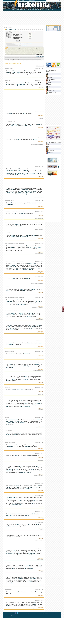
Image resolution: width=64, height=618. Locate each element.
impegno (42, 540)
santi (20, 124)
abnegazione (48, 130)
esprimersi (34, 203)
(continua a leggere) (20, 174)
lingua (12, 203)
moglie (12, 366)
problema (17, 224)
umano (12, 344)
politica (39, 229)
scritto (28, 83)
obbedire (35, 265)
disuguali (35, 139)
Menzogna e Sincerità (11, 351)
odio (34, 404)
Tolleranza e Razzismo (11, 200)
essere (36, 171)
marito (7, 367)
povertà (37, 197)
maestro (40, 171)
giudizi (17, 485)
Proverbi (39, 9)
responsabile (22, 304)
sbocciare (15, 124)
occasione (28, 565)
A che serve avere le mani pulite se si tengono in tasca (16, 211)
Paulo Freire (49, 83)
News (36, 613)
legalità (38, 383)
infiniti (24, 366)
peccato (39, 325)
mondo (23, 71)
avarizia (19, 226)
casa (8, 189)
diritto (14, 71)
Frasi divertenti (34, 9)
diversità (36, 207)
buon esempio (37, 347)
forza (17, 487)
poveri (12, 189)
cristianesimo (37, 596)
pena (37, 378)
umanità (34, 235)
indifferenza (41, 88)
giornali (35, 449)
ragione (18, 592)
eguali (34, 604)
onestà (42, 460)
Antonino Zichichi (50, 150)
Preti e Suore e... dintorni (11, 121)
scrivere (42, 559)
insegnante (18, 37)
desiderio (25, 169)
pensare (24, 566)
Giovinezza (9, 80)
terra (12, 236)
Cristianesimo (10, 185)
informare (10, 446)
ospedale (8, 526)
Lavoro (9, 453)
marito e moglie (41, 370)
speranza (33, 289)
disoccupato (10, 419)
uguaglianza (41, 144)
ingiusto (19, 139)
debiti (37, 466)
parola (10, 113)
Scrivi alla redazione (45, 613)
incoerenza (26, 353)
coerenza (39, 358)
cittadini (38, 319)
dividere (19, 71)
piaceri (7, 605)
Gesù (7, 421)
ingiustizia (26, 125)
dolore (12, 125)
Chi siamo (27, 613)
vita (10, 325)
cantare (22, 191)
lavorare (40, 460)
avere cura (36, 88)
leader (40, 409)
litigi (28, 366)
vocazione (41, 475)
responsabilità (41, 307)
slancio (25, 376)
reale (9, 487)
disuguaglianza (34, 144)
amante (33, 173)
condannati (29, 263)
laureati (8, 553)
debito (29, 555)
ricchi (31, 578)
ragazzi (21, 289)
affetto (32, 469)
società (42, 427)
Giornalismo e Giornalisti (11, 442)
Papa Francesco (50, 148)
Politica (9, 232)
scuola (22, 83)
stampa (13, 314)
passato (12, 329)
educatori (39, 540)
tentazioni (38, 301)
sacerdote (11, 173)
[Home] (32, 4)
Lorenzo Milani (40, 52)
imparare (42, 118)
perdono (8, 434)
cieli (31, 192)
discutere (37, 370)
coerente (12, 353)
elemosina (9, 497)
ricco (23, 189)
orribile (30, 328)
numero (24, 592)
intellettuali (41, 491)
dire (18, 300)
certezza (39, 419)
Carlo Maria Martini (50, 92)
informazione (38, 449)
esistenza (42, 332)
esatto (17, 85)
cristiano (19, 173)
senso (12, 247)
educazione (38, 403)
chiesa (15, 366)
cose (39, 485)
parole (42, 347)
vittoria (34, 191)
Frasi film (25, 9)
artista (26, 173)
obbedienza (22, 213)
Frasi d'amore (20, 9)
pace (21, 400)
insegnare (12, 313)
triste (21, 421)
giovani (19, 84)
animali (38, 518)
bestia (9, 514)
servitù (41, 218)
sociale (30, 125)
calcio (24, 113)
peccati (15, 434)
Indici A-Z (49, 9)
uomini (34, 263)
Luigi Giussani (50, 75)
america (33, 88)
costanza (42, 358)
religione (19, 169)
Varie (46, 9)
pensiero (39, 169)
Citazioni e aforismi (14, 9)
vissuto (11, 421)
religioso (21, 37)
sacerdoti (42, 177)
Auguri (43, 9)
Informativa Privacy (10, 615)
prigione (26, 379)
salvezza (42, 596)
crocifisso (12, 583)
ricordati (26, 189)
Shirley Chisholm (50, 79)
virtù (42, 218)
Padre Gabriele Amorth (51, 81)
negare (7, 406)
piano (29, 343)
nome (15, 213)
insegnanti (39, 177)
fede (17, 125)
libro (7, 552)
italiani (28, 71)
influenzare (27, 446)
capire (7, 170)
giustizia (15, 236)
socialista (13, 235)
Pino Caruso (50, 143)
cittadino (21, 313)
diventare (16, 514)
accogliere (11, 469)
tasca (29, 455)
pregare (39, 197)
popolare (33, 553)
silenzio (20, 466)
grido (29, 191)
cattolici (36, 177)
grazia (40, 343)
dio (37, 427)
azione (9, 326)
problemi (42, 229)
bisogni (15, 502)
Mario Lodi (49, 77)
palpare (31, 487)
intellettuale (27, 488)
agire (38, 332)
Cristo (13, 192)
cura (13, 526)
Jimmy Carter (50, 152)
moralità (41, 383)
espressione (9, 204)
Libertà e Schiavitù (10, 68)
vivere (25, 568)
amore (19, 170)
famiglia (8, 470)
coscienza (22, 378)
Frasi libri (29, 9)
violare (9, 378)
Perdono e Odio (10, 430)
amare (22, 389)
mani (16, 455)
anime (38, 402)
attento (7, 290)
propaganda (41, 449)
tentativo (25, 170)
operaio (16, 419)
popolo (42, 409)
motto (7, 84)
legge (9, 266)
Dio (8, 286)
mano (37, 487)
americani (23, 84)
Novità (53, 613)
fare (12, 367)
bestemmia (12, 328)
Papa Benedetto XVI (51, 90)
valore (7, 380)
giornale (15, 445)
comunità (35, 608)
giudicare (42, 253)
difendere (37, 364)
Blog (52, 9)
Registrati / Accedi (21, 0)
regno (27, 192)
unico (26, 191)
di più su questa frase (39, 68)
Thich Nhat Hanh (50, 88)
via (29, 325)
